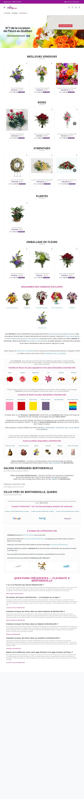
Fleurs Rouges (21, 399)
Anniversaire (50, 427)
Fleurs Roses (9, 399)
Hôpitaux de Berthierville (13, 634)
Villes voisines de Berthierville (14, 593)
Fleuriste (15, 13)
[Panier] (76, 7)
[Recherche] (69, 7)
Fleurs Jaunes (33, 399)
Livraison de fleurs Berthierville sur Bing (42, 511)
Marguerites (35, 372)
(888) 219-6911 (16, 1)
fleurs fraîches (31, 341)
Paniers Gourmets (24, 445)
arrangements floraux (68, 334)
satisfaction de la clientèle (55, 353)
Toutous (60, 445)
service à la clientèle (25, 351)
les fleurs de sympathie (71, 336)
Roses (10, 372)
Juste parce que (62, 427)
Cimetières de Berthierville (13, 648)
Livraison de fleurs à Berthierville (15, 607)
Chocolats (48, 445)
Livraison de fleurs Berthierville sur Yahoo (67, 511)
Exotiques (74, 372)
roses (38, 341)
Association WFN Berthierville (59, 544)
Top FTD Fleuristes (28, 535)
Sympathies (42, 429)
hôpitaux (55, 479)
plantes (44, 341)
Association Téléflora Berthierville (34, 539)
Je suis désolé (74, 427)
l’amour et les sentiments (30, 338)
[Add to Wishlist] (27, 63)
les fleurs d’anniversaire (12, 338)
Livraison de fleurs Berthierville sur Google (17, 511)
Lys (48, 372)
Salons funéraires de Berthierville (15, 620)
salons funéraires (54, 463)
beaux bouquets (53, 334)
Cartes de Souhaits (73, 445)
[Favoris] (72, 7)
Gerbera (23, 372)
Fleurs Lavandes (45, 399)
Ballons (36, 445)
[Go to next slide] (74, 123)
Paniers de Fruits (10, 445)
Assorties (61, 372)
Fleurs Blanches (58, 399)
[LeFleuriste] (12, 7)
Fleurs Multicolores (72, 399)
